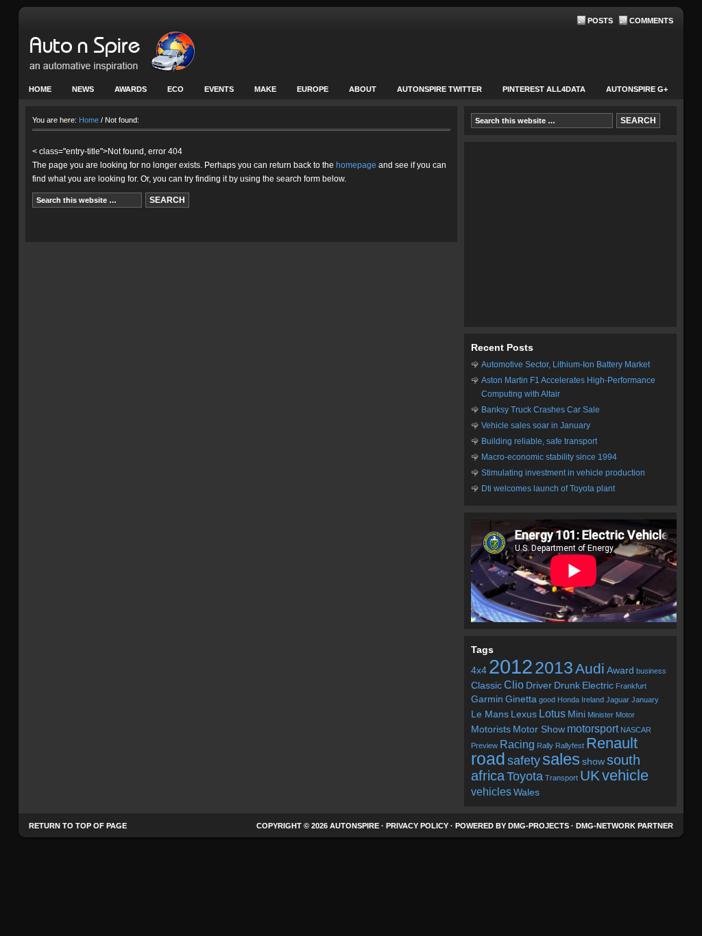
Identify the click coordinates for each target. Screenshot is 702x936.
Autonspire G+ (637, 89)
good (547, 699)
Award (620, 670)
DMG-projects (538, 826)
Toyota (525, 776)
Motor (625, 715)
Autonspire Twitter (439, 89)
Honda (568, 699)
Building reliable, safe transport (539, 441)
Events (214, 92)
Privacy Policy (417, 826)
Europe (307, 92)
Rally (545, 745)
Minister (601, 715)
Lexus (524, 714)
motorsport (592, 728)
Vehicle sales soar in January (535, 425)
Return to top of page (78, 826)
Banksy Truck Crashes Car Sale (540, 410)
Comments (651, 20)
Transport (561, 778)
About (357, 92)
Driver (539, 685)
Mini (576, 714)
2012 (511, 666)
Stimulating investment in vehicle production (563, 473)
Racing (517, 744)
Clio (514, 684)
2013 (554, 667)
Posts (600, 20)
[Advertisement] (570, 234)
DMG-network (606, 826)
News (78, 92)
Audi (590, 668)
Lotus (552, 713)
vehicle (625, 775)
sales (561, 759)
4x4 (479, 670)
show (593, 761)
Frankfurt (631, 686)
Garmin (487, 699)
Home (40, 89)
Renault (612, 743)
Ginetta (521, 699)
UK (590, 775)
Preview (484, 745)
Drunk (567, 685)
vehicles (491, 791)
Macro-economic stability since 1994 (549, 457)
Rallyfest (569, 745)
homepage (356, 165)
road (488, 759)
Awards (130, 89)
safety (523, 760)
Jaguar (617, 699)
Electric (598, 685)
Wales (526, 792)
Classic (486, 685)
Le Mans (490, 714)
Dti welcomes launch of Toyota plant (548, 488)
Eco (175, 89)
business (651, 671)
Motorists (491, 729)
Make (260, 92)
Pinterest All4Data (544, 89)
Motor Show (539, 729)
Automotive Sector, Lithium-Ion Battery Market (565, 364)
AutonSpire (156, 55)
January (645, 699)
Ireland (592, 699)
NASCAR (635, 730)
